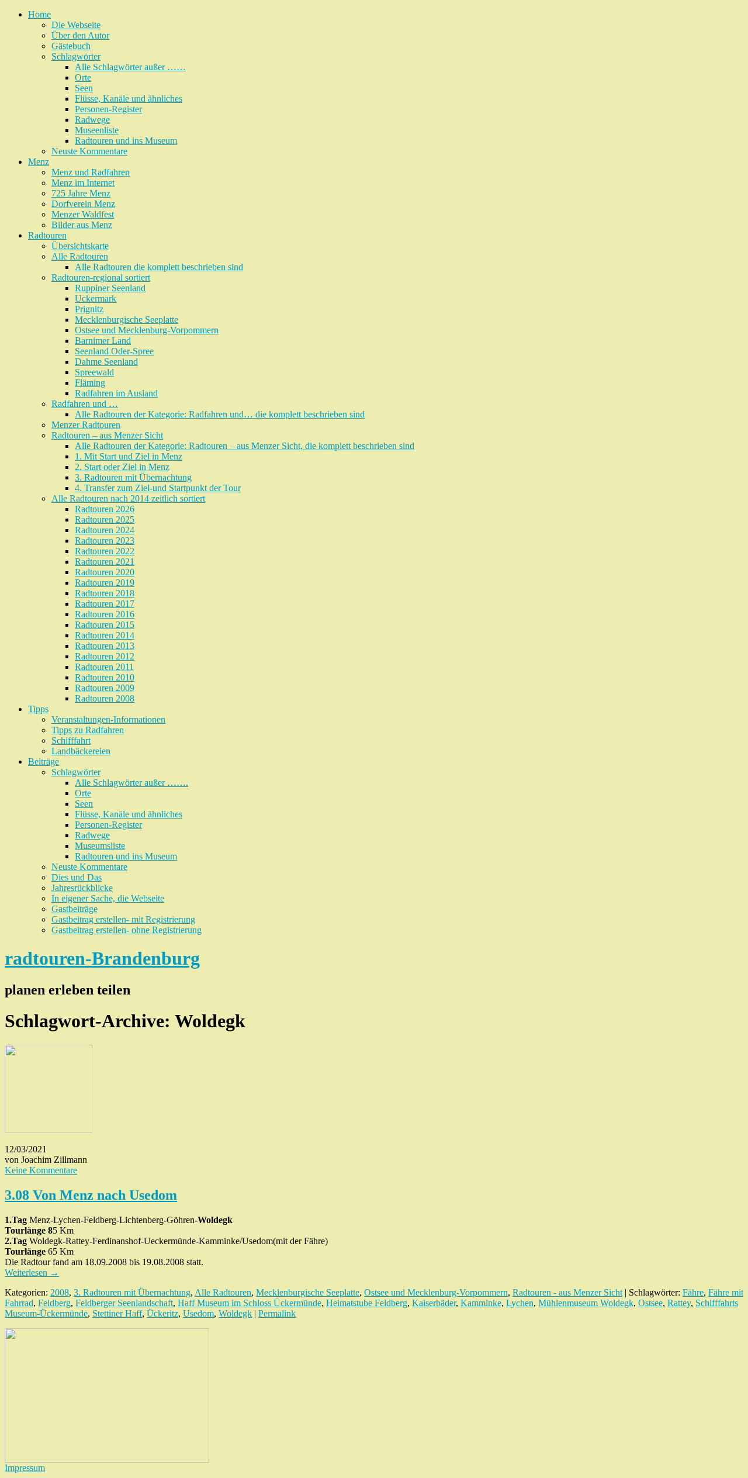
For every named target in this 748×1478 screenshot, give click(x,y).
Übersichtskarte (80, 246)
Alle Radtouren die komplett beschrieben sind (159, 267)
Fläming (90, 383)
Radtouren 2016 (104, 614)
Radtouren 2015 (104, 625)
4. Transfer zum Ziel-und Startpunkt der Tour (158, 488)
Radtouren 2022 (104, 551)
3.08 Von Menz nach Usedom (91, 1195)
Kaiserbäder (434, 1303)
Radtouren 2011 (104, 667)
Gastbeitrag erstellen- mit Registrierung (123, 919)
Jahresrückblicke (82, 888)
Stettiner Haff (117, 1313)
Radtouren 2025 (104, 519)
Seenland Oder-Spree (114, 351)
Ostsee (650, 1303)
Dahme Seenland (106, 362)
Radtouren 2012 (104, 656)
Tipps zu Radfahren (87, 730)
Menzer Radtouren (85, 425)
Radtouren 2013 (104, 646)
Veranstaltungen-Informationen (108, 719)
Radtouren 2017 (104, 604)
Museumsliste (100, 846)
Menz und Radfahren (90, 172)
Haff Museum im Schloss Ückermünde (249, 1303)
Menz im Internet (83, 183)
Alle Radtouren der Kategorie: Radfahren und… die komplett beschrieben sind (220, 414)
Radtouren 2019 (104, 583)
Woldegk (235, 1313)
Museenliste (97, 130)
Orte (83, 77)
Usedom (198, 1313)
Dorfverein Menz (83, 204)
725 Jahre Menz (80, 193)
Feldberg (54, 1303)
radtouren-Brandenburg (102, 958)
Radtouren (47, 235)
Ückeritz (162, 1313)
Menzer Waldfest (82, 214)
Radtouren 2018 (104, 593)
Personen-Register (108, 109)
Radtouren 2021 (104, 562)
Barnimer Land (103, 341)
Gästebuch (71, 46)
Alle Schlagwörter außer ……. (131, 783)
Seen (84, 88)
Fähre (693, 1292)
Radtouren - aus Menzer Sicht (567, 1292)
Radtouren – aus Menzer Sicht (107, 435)
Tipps (38, 709)
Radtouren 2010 (104, 677)
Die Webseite (76, 25)
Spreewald (94, 372)
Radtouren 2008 (104, 698)
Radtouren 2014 (104, 635)
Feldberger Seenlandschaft (124, 1303)
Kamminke (480, 1303)
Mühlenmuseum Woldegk (585, 1303)
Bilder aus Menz (81, 225)
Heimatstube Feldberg (366, 1303)
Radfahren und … (84, 404)
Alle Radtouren (79, 256)
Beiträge (43, 761)
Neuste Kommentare (89, 151)
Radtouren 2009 (104, 688)
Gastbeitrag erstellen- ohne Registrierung (126, 930)
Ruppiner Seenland (110, 288)
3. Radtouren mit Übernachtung (133, 477)
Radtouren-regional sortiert (100, 277)
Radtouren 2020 (104, 572)
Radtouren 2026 (104, 509)
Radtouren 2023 (104, 540)
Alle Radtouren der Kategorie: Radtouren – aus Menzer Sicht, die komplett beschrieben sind (244, 446)
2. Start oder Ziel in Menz (122, 467)
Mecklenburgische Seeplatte (126, 319)
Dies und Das (76, 877)
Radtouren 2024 (104, 530)
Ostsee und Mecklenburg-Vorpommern (147, 330)
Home (39, 14)
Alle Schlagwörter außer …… (130, 67)
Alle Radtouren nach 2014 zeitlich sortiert (128, 498)
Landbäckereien (80, 751)
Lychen (520, 1303)
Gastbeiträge (74, 909)
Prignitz (89, 309)
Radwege (92, 120)
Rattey (679, 1303)
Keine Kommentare (41, 1170)
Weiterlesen (32, 1272)
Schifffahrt (71, 740)
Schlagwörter (76, 56)
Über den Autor (80, 35)
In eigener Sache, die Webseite (107, 898)
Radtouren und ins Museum (126, 141)
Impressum (25, 1468)
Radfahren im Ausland (116, 393)
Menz (38, 162)
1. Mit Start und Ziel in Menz (128, 456)
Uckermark (95, 298)
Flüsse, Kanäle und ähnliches (128, 98)
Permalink (277, 1313)
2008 (59, 1292)
